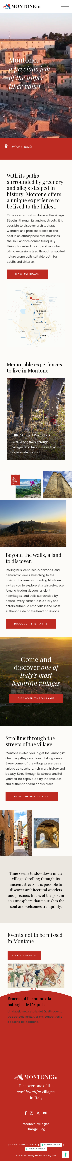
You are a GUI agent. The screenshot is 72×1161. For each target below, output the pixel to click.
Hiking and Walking (31, 434)
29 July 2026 (20, 994)
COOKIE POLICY (52, 1144)
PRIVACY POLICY (37, 1148)
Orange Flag (36, 1129)
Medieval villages (36, 1124)
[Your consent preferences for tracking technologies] (65, 1154)
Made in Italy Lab (45, 1156)
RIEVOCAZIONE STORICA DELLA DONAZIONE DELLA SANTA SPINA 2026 (33, 1004)
